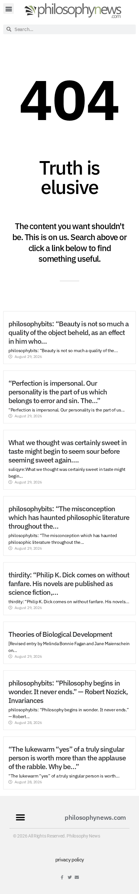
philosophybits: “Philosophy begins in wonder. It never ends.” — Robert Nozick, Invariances (68, 691)
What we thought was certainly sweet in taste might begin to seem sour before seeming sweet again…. (67, 451)
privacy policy (69, 859)
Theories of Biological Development (60, 634)
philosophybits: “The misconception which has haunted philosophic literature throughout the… (68, 517)
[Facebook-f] (62, 877)
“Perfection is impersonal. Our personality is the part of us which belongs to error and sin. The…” (57, 392)
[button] (8, 8)
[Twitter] (70, 877)
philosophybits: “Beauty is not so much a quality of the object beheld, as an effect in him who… (68, 332)
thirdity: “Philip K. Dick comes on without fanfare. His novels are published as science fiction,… (68, 583)
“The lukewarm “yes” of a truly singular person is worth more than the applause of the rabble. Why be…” (67, 758)
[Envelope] (77, 877)
